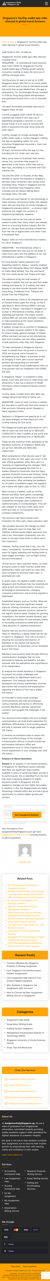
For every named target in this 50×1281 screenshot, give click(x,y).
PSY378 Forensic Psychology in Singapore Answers (23, 886)
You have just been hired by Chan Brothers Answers (26, 926)
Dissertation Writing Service (22, 1091)
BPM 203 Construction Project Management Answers (22, 908)
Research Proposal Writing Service (25, 1097)
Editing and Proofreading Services (33, 1185)
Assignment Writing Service (22, 1079)
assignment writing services (15, 834)
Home (5, 42)
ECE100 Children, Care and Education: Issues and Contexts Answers (26, 920)
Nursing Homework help (12, 1187)
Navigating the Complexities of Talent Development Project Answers (26, 938)
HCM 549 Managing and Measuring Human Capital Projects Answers (25, 944)
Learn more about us (12, 1154)
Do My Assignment (10, 1194)
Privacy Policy (15, 1266)
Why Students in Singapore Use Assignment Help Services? (22, 986)
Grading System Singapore (20, 1028)
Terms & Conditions (29, 1266)
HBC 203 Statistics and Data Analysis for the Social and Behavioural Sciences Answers (26, 900)
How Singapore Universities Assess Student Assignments (24, 972)
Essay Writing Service (19, 1085)
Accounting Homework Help (12, 1172)
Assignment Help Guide (18, 1020)
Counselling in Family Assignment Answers (24, 932)
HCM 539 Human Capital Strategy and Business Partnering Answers (24, 914)
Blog (12, 42)
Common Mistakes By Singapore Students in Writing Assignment (22, 964)
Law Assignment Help (12, 1180)
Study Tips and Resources (19, 1047)
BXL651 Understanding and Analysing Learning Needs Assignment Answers (26, 893)
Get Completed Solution (27, 815)
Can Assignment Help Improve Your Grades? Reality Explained (24, 979)
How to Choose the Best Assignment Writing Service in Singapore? (24, 994)
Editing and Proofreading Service (25, 1103)
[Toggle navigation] (46, 3)
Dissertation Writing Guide (19, 1024)
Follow (11, 1244)
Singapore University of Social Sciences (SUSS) (26, 1041)
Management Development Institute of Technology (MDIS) (25, 1034)
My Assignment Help (11, 1202)
